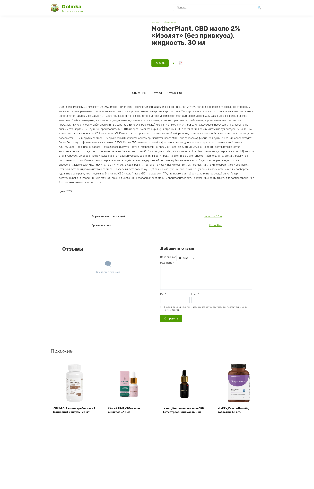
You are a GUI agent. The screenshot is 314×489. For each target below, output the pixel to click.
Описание (139, 92)
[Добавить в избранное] (173, 63)
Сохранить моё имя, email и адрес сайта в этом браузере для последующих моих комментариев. (205, 308)
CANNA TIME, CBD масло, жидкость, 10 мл (124, 410)
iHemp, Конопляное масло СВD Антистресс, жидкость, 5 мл (183, 410)
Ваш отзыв (167, 262)
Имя (163, 294)
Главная (155, 22)
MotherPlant (215, 225)
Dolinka (71, 6)
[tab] (139, 93)
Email (195, 294)
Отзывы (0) (174, 92)
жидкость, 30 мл (213, 216)
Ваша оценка (168, 257)
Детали (157, 92)
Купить (160, 62)
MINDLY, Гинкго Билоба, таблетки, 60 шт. (233, 410)
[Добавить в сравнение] (180, 63)
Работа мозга (169, 22)
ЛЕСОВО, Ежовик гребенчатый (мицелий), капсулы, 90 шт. (74, 410)
